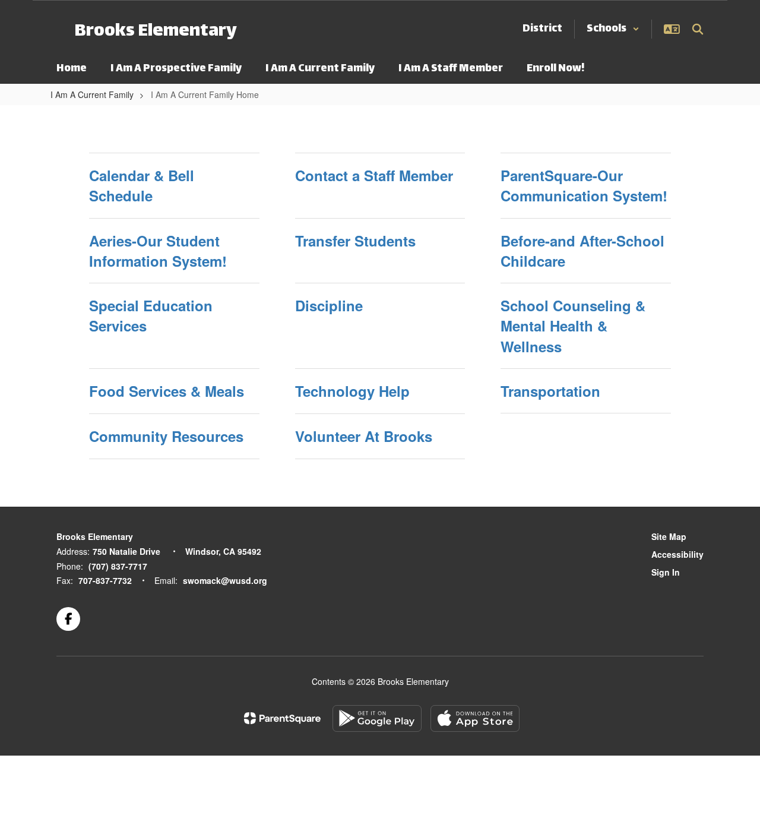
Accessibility (677, 554)
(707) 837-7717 (117, 566)
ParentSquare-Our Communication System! (584, 185)
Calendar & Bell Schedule (141, 185)
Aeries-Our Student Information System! (158, 250)
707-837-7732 (105, 580)
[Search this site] (698, 29)
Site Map (668, 536)
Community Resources (166, 436)
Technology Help (352, 391)
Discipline (329, 305)
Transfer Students (355, 240)
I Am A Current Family (92, 94)
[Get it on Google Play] (377, 718)
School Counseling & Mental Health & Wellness (573, 325)
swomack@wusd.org (225, 580)
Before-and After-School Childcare (582, 250)
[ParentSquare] (282, 718)
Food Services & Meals (166, 391)
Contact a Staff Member (374, 175)
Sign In (665, 572)
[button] (613, 29)
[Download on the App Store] (475, 718)
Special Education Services (151, 315)
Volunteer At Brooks (363, 436)
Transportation (550, 391)
